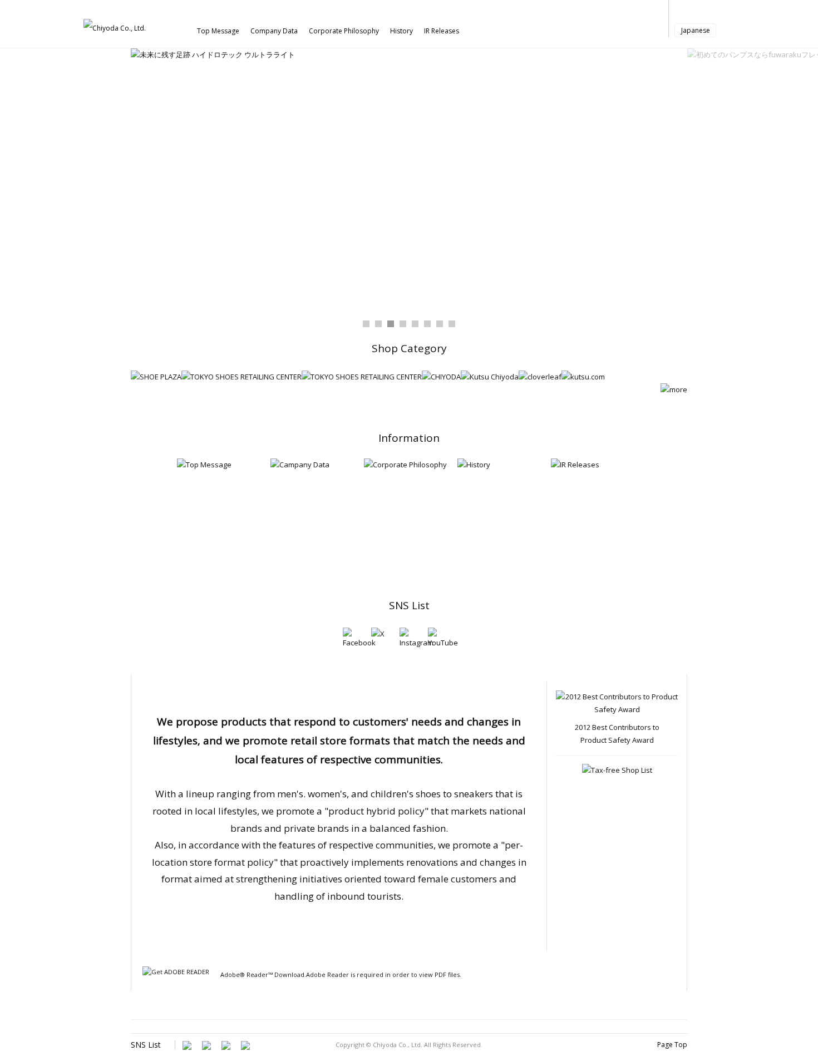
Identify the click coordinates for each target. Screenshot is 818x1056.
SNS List (409, 605)
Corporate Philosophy (344, 31)
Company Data (274, 31)
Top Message (218, 31)
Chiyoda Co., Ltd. (397, 1044)
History (401, 31)
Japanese (695, 30)
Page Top (672, 1044)
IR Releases (441, 31)
